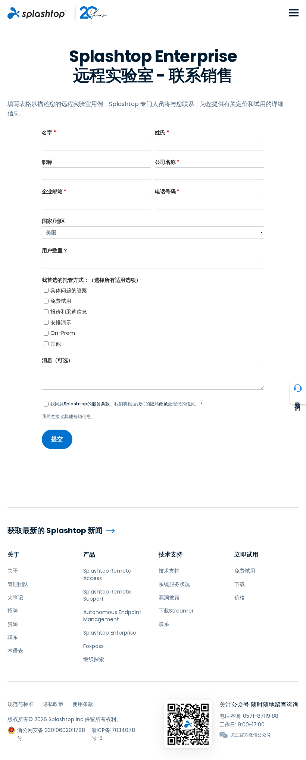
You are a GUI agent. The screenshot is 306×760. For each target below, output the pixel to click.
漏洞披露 (169, 597)
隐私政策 (159, 404)
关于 (13, 554)
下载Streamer (176, 610)
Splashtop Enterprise (109, 632)
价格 (239, 597)
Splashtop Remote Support (107, 595)
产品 (89, 554)
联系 (12, 637)
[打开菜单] (294, 13)
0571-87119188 (260, 716)
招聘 (12, 610)
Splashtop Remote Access (107, 574)
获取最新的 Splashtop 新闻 (55, 531)
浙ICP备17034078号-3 (113, 730)
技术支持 (170, 554)
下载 (239, 584)
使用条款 (82, 704)
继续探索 (93, 659)
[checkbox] (153, 317)
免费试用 (244, 570)
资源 (12, 624)
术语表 (15, 650)
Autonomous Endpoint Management (112, 615)
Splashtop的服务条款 (87, 404)
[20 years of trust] (86, 13)
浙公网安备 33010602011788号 (51, 730)
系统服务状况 (174, 584)
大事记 (15, 597)
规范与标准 (20, 704)
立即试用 (246, 554)
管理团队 (17, 584)
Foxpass (93, 646)
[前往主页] (36, 13)
